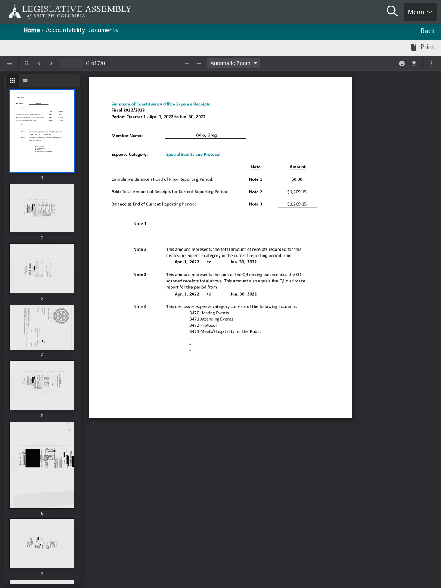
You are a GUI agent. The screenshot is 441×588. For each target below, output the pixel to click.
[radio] (12, 80)
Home (32, 31)
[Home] (34, 11)
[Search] (395, 12)
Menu (417, 12)
